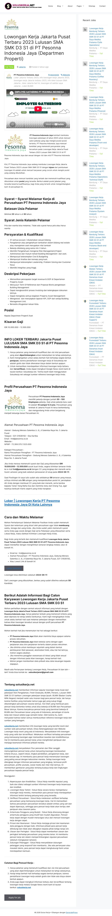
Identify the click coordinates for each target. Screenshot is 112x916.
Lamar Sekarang (14, 568)
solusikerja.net (11, 690)
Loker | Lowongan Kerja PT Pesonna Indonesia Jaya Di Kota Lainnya (32, 502)
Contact (102, 6)
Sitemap (92, 6)
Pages (79, 6)
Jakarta (22, 67)
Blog (59, 6)
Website (66, 75)
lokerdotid (54, 75)
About (70, 6)
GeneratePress (72, 912)
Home (50, 6)
